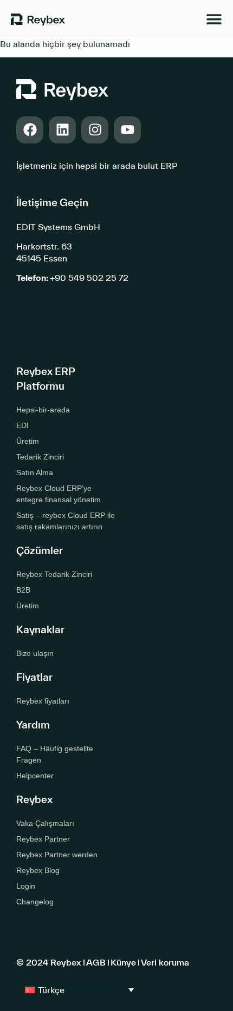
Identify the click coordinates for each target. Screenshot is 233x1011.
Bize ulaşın (35, 653)
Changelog (35, 901)
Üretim (27, 441)
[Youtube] (127, 129)
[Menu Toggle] (214, 19)
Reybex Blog (38, 870)
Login (25, 886)
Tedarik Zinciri (40, 456)
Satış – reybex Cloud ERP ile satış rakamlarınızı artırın (65, 521)
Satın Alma (34, 472)
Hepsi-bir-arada (43, 409)
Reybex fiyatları (42, 701)
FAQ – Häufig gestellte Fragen (54, 754)
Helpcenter (35, 775)
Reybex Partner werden (57, 854)
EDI (22, 425)
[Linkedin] (62, 129)
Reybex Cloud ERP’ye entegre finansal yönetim (58, 494)
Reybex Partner (43, 839)
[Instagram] (94, 129)
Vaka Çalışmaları (45, 823)
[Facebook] (29, 129)
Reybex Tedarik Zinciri (54, 574)
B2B (23, 590)
